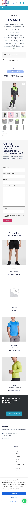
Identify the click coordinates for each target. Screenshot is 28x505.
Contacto (18, 471)
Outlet (17, 459)
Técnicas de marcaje (19, 467)
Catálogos (18, 454)
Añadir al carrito (15, 71)
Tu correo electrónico (9, 173)
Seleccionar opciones (14, 274)
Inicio (17, 451)
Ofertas (18, 456)
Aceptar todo (14, 493)
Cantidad (5, 208)
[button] (14, 3)
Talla (4, 54)
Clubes (17, 462)
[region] (14, 491)
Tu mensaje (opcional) (9, 186)
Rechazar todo (14, 501)
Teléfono (5, 179)
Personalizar (14, 497)
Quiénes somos (20, 464)
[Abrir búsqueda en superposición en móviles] (16, 3)
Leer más (14, 310)
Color (4, 59)
